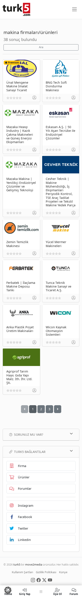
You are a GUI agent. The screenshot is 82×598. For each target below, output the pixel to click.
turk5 (16, 564)
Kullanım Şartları (22, 572)
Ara (41, 47)
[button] (8, 590)
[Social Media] (33, 580)
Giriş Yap (24, 593)
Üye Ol (57, 593)
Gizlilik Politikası (46, 572)
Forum (74, 593)
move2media (33, 564)
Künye (63, 572)
